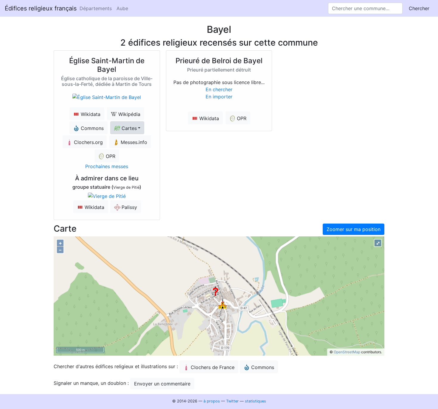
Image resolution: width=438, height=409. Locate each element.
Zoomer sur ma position (353, 229)
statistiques (255, 401)
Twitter (232, 401)
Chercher (419, 8)
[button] (127, 127)
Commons (262, 367)
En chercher (219, 89)
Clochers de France (212, 367)
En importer (219, 97)
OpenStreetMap (347, 352)
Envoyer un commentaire (162, 384)
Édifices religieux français (41, 8)
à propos (212, 401)
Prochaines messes (106, 166)
